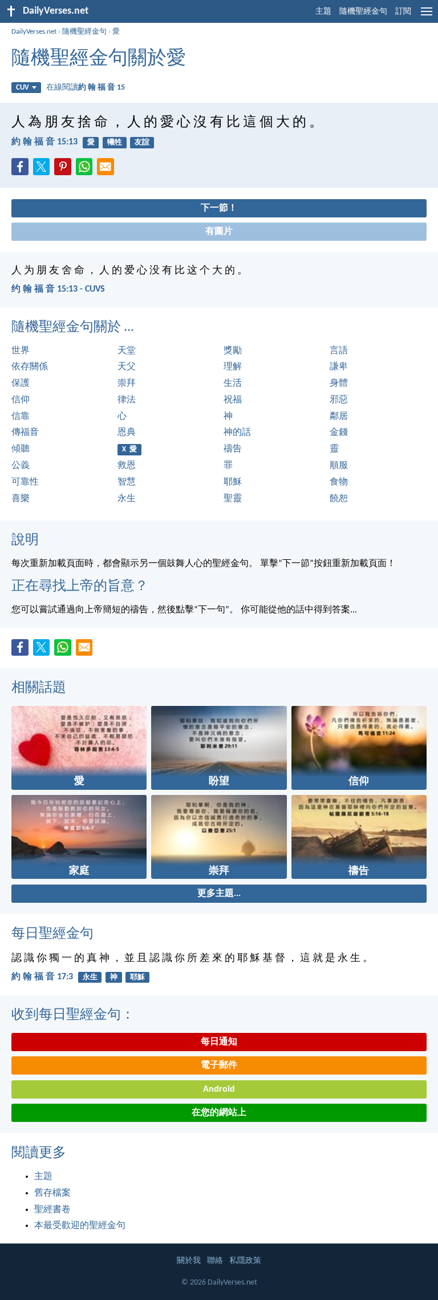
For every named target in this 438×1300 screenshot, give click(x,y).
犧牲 (114, 142)
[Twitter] (44, 170)
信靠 (20, 416)
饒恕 (339, 498)
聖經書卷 (52, 1209)
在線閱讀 (85, 87)
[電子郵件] (108, 170)
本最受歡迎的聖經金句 (79, 1225)
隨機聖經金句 (363, 11)
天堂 (126, 351)
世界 (20, 351)
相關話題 (38, 688)
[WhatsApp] (87, 167)
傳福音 (25, 432)
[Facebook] (22, 170)
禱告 (233, 449)
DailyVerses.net (33, 31)
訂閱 (403, 11)
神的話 (237, 432)
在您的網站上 (219, 1112)
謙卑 (339, 367)
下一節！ (219, 208)
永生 (126, 498)
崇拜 (126, 383)
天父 (126, 367)
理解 (233, 367)
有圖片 (219, 231)
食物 (339, 482)
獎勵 (233, 351)
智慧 (126, 482)
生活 (233, 383)
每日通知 (219, 1042)
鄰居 (339, 416)
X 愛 (129, 449)
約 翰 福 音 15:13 (44, 142)
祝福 (233, 400)
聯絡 (215, 1261)
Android (219, 1089)
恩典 (126, 432)
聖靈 (233, 498)
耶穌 (233, 482)
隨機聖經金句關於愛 (98, 59)
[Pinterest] (65, 170)
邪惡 (339, 400)
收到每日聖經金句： (73, 1015)
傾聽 (20, 449)
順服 (339, 465)
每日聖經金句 (52, 934)
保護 (20, 383)
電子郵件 (219, 1065)
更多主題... (219, 893)
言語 (339, 351)
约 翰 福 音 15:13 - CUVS (58, 289)
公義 (20, 465)
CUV (22, 87)
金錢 (339, 432)
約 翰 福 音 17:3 (42, 977)
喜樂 (20, 498)
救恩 (126, 465)
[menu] (426, 16)
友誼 (142, 142)
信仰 (20, 400)
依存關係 (29, 367)
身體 (339, 383)
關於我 (189, 1261)
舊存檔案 (52, 1193)
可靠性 (25, 482)
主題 (323, 11)
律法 (126, 400)
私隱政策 (245, 1261)
